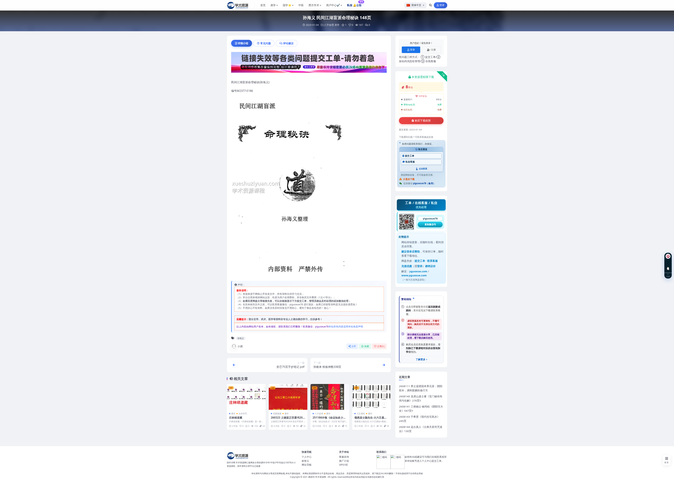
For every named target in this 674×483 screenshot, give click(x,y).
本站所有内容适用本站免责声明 (346, 326)
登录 (442, 5)
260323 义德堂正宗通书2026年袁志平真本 (287, 419)
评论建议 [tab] (288, 43)
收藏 (366, 346)
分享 (353, 346)
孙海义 (240, 338)
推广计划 (344, 460)
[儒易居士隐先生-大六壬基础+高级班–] (371, 397)
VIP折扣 (423, 96)
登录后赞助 (413, 251)
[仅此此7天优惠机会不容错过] (309, 63)
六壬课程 (360, 413)
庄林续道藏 (235, 417)
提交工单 (409, 156)
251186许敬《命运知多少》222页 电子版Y (329, 419)
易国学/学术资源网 (317, 476)
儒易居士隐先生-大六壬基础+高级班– (370, 419)
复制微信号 (430, 224)
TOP (668, 276)
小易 (240, 346)
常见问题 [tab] (265, 43)
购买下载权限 (423, 120)
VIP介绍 (343, 464)
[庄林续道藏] (246, 397)
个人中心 (307, 456)
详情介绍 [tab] (243, 43)
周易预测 (277, 413)
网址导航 (307, 464)
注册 (433, 49)
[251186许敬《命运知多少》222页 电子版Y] (329, 397)
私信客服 (410, 161)
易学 (337, 25)
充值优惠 (406, 266)
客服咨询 (344, 456)
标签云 (305, 460)
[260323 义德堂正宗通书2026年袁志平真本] (288, 397)
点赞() (381, 346)
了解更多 (420, 359)
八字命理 (329, 25)
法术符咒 (243, 413)
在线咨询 (668, 266)
